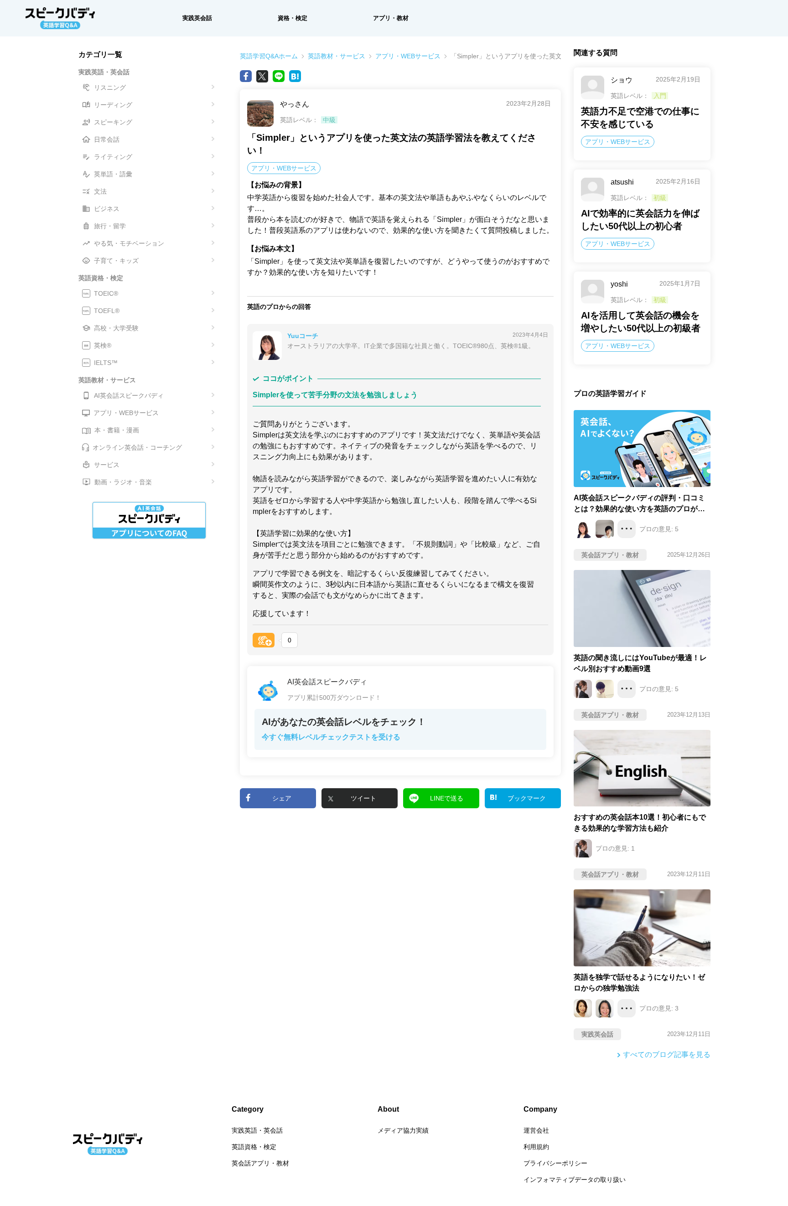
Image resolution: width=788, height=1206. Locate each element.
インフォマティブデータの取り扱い (575, 1179)
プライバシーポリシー (555, 1163)
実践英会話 (197, 18)
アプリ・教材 (391, 18)
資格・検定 (292, 18)
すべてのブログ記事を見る (666, 1054)
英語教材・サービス (336, 56)
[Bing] (295, 76)
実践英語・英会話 (257, 1130)
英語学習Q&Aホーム (269, 56)
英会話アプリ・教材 (260, 1163)
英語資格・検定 (254, 1146)
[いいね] (264, 640)
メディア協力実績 (403, 1130)
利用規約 (536, 1146)
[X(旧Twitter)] (262, 76)
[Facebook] (246, 76)
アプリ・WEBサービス (408, 56)
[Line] (279, 76)
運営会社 (536, 1130)
